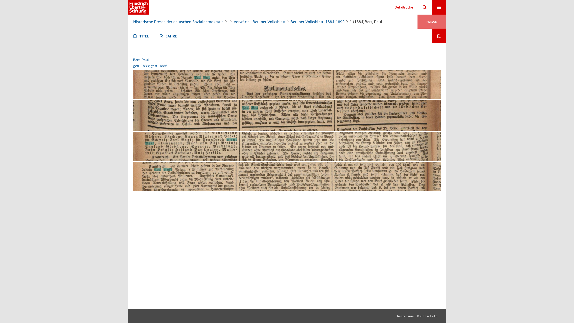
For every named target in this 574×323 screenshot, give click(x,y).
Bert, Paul (141, 60)
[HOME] (138, 7)
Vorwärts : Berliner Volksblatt (259, 21)
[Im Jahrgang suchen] (439, 36)
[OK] (424, 7)
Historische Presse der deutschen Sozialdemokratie (178, 21)
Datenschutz (427, 316)
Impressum (405, 316)
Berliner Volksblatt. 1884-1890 (317, 21)
